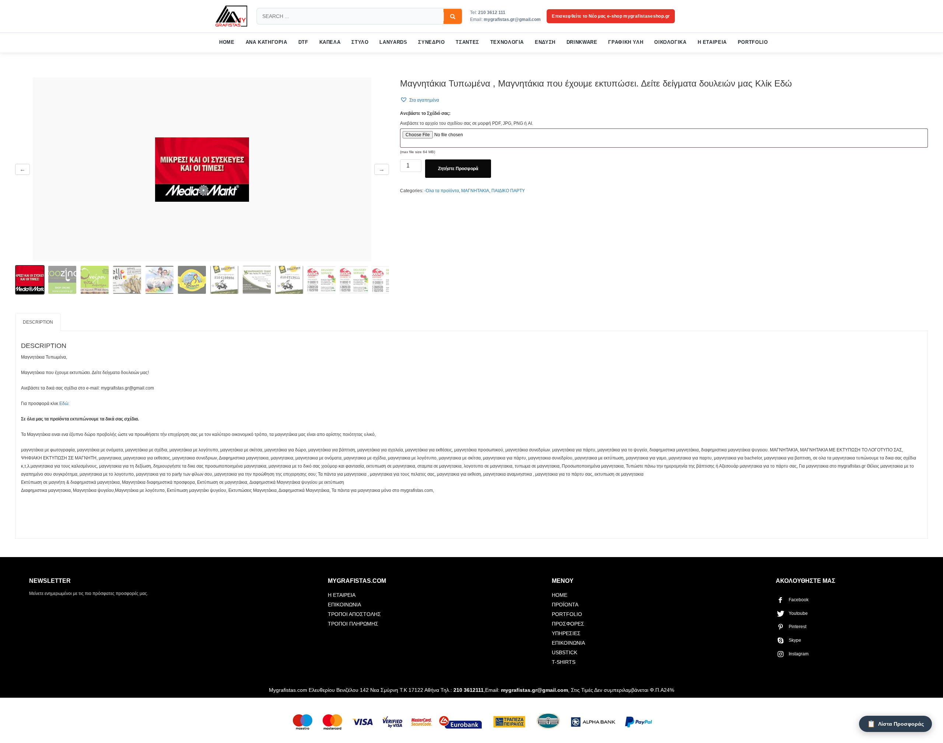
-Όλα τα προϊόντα (441, 190)
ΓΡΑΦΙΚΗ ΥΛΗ (625, 42)
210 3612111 (468, 690)
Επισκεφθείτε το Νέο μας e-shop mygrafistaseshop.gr (611, 16)
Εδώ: (64, 403)
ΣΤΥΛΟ (359, 42)
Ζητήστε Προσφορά (458, 168)
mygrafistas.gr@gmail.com (512, 19)
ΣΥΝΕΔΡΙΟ (431, 42)
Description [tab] (38, 322)
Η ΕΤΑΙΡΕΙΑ (712, 42)
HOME (227, 42)
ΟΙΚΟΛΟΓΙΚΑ (670, 42)
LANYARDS (393, 42)
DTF (303, 42)
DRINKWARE (582, 42)
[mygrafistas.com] (231, 16)
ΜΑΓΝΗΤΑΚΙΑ (475, 190)
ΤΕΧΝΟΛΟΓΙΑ (507, 42)
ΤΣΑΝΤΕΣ (467, 42)
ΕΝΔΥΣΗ (545, 42)
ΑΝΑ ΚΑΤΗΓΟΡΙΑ (266, 42)
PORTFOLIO (753, 42)
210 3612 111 (491, 12)
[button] (419, 100)
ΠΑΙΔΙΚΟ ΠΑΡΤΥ (508, 190)
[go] (453, 16)
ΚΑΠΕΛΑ (330, 42)
